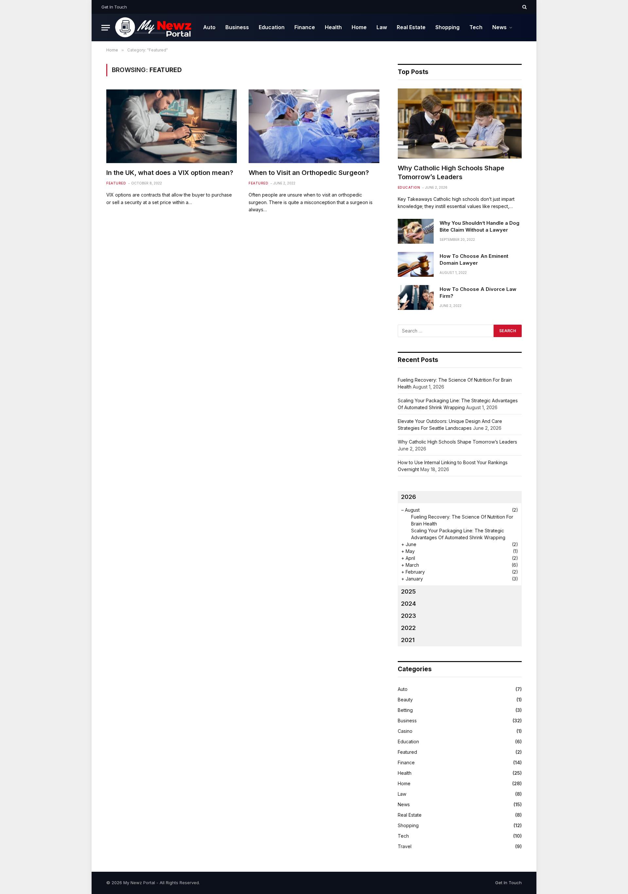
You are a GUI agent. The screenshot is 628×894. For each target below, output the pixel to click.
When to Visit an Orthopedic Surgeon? (309, 173)
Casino (405, 731)
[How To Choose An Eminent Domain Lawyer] (416, 264)
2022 (408, 627)
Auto (209, 27)
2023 (408, 615)
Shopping (447, 27)
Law (381, 27)
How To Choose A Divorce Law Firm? (478, 292)
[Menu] (105, 27)
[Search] (524, 7)
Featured (116, 183)
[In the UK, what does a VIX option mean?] (171, 126)
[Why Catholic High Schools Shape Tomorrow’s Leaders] (460, 123)
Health (333, 27)
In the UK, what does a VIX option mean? (169, 173)
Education (272, 27)
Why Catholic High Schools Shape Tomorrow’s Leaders (451, 172)
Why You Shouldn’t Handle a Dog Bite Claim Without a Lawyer (479, 226)
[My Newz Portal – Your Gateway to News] (154, 27)
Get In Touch (114, 7)
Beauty (405, 699)
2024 (408, 603)
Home (359, 27)
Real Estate (411, 27)
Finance (304, 27)
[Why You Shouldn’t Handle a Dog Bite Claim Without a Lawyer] (416, 231)
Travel (404, 846)
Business (237, 27)
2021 (408, 640)
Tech (475, 27)
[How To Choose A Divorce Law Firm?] (416, 297)
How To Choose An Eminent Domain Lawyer (474, 259)
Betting (405, 710)
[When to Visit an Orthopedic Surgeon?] (314, 126)
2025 (408, 591)
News (499, 27)
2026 (408, 496)
